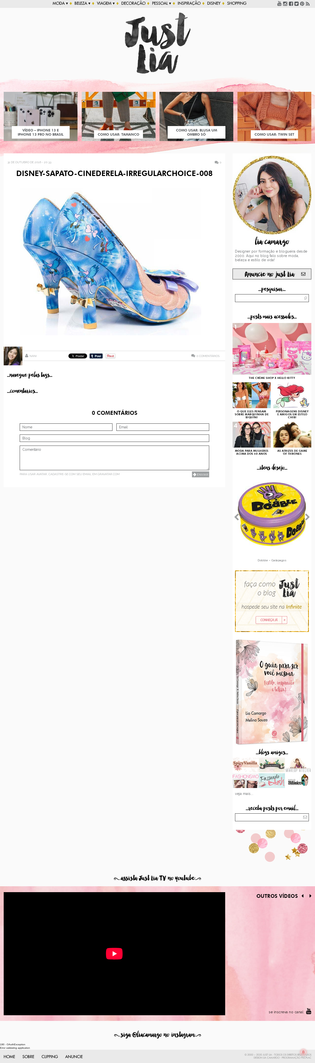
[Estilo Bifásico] (298, 781)
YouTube (279, 3)
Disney (213, 3)
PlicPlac (306, 1058)
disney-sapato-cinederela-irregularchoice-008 (114, 174)
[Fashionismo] (246, 781)
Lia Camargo (271, 1058)
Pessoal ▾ (161, 3)
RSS (308, 3)
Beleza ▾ (82, 3)
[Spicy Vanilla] (246, 765)
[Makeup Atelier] (298, 765)
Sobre (28, 1057)
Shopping (236, 3)
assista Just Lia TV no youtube (157, 878)
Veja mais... (244, 794)
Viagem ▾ (106, 3)
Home (9, 1057)
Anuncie (74, 1057)
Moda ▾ (60, 3)
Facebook (291, 3)
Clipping (50, 1057)
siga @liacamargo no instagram (158, 1034)
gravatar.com (108, 474)
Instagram (285, 3)
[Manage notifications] (303, 1052)
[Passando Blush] (272, 781)
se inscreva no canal (286, 1012)
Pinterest (302, 3)
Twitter (296, 3)
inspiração (189, 3)
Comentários (208, 355)
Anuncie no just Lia (269, 274)
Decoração (133, 3)
